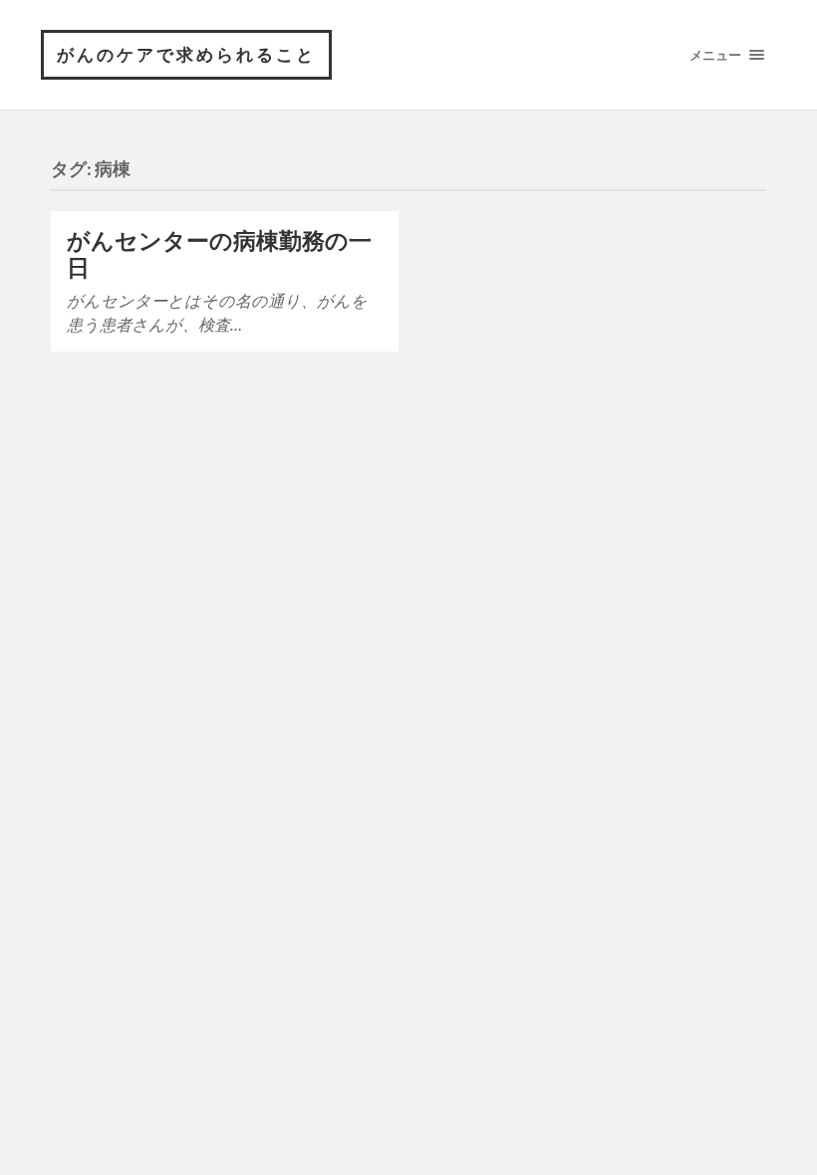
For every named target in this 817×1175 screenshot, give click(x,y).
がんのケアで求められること (186, 54)
